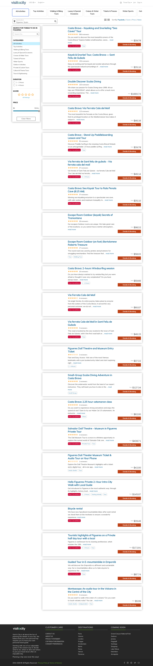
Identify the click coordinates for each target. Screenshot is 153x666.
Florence (81, 654)
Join (134, 2)
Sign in (139, 2)
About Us (49, 636)
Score (128, 20)
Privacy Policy (43, 663)
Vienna (80, 636)
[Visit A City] (19, 629)
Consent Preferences (53, 644)
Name (139, 20)
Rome (80, 649)
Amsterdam (82, 644)
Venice (80, 651)
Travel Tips (127, 2)
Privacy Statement (52, 639)
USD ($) (32, 2)
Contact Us (50, 634)
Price (134, 20)
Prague (80, 641)
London (80, 639)
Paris (80, 634)
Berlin (80, 646)
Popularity (121, 20)
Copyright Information (54, 641)
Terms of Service (56, 663)
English (40, 2)
